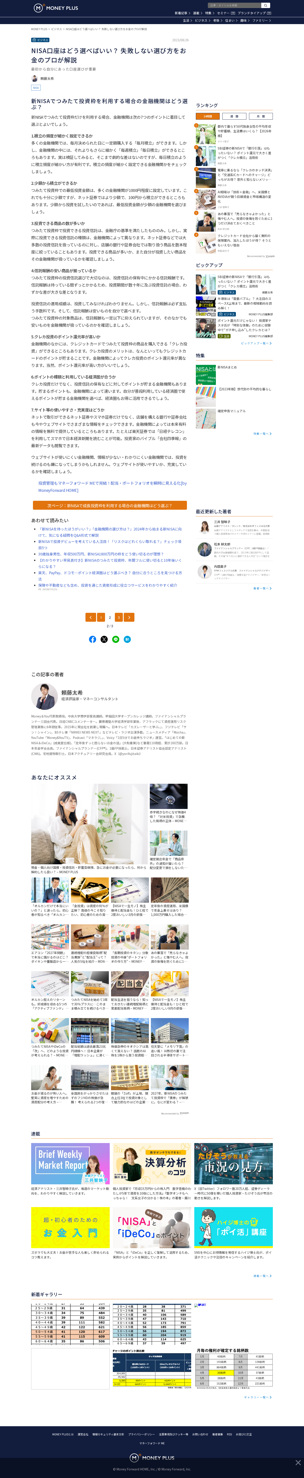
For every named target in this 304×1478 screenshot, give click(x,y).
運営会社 (83, 1434)
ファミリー (260, 20)
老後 (216, 20)
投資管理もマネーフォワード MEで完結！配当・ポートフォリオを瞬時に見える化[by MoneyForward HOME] (112, 486)
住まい (230, 20)
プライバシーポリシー (141, 1434)
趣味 (243, 20)
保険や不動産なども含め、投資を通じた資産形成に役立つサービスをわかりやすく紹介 (107, 585)
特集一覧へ (261, 433)
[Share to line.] (115, 639)
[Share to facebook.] (92, 639)
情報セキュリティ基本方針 (108, 1434)
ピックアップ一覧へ (255, 343)
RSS (229, 1434)
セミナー (225, 13)
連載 (196, 13)
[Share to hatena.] (127, 639)
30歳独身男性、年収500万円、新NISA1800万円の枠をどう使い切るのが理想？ (101, 554)
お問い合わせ (200, 1434)
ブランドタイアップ (254, 13)
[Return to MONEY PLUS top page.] (56, 8)
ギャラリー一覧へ (256, 1397)
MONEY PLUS (39, 29)
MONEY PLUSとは (63, 1434)
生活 (186, 20)
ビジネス (201, 20)
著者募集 (217, 1434)
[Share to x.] (104, 639)
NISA (36, 87)
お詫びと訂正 (244, 1434)
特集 (208, 13)
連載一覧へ (261, 1276)
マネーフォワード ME (152, 1443)
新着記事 (181, 13)
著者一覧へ (261, 588)
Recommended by (170, 1113)
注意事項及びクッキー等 (173, 1434)
